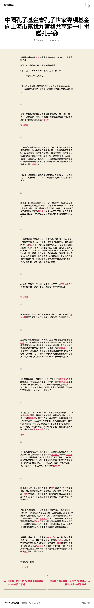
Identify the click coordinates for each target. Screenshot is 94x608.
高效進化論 (9, 4)
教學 (22, 434)
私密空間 (40, 545)
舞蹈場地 (43, 518)
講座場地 (63, 348)
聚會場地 (65, 284)
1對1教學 (24, 567)
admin (42, 40)
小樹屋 (33, 164)
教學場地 (45, 119)
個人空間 (41, 211)
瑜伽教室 (24, 125)
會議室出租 (47, 457)
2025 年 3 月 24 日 (54, 40)
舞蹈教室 (32, 244)
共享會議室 (39, 429)
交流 (22, 342)
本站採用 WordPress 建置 (31, 603)
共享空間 (55, 454)
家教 (38, 57)
